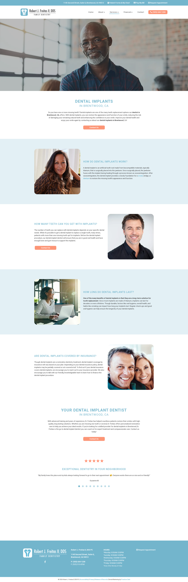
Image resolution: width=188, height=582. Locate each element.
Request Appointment (158, 3)
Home (90, 12)
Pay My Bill (140, 3)
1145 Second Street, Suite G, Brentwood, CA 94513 (83, 3)
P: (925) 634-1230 (78, 567)
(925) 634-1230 (159, 12)
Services (113, 12)
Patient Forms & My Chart (119, 3)
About (100, 12)
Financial (127, 12)
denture (86, 178)
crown (140, 176)
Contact (140, 12)
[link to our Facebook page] (45, 567)
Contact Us (94, 127)
